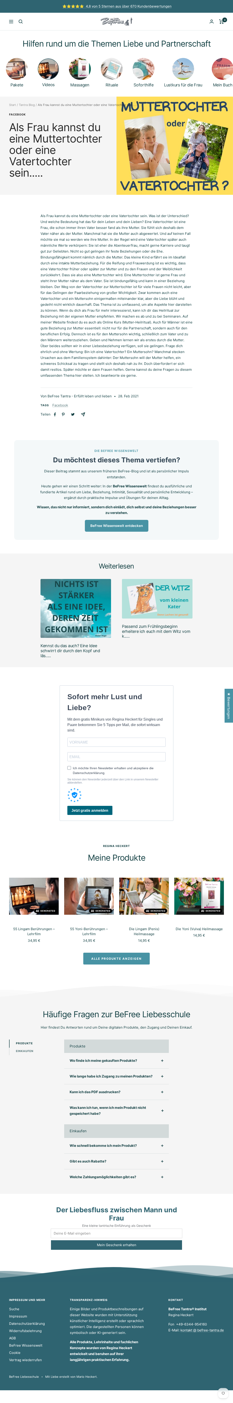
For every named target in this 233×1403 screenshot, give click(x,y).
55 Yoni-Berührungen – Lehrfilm (89, 931)
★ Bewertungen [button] (229, 705)
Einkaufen (24, 1051)
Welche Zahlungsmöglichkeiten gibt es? (103, 1177)
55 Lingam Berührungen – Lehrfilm (34, 931)
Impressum (18, 1316)
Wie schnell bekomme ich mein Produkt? (103, 1145)
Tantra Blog (27, 105)
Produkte (24, 1043)
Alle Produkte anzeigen (116, 958)
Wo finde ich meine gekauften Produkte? (103, 1060)
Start (12, 105)
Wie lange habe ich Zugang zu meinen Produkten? (111, 1076)
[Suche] (21, 22)
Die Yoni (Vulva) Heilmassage (199, 929)
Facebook (17, 114)
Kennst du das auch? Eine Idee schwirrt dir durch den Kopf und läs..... (70, 650)
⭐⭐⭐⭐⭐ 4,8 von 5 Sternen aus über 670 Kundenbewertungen (117, 6)
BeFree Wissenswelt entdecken (116, 526)
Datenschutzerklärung (27, 1323)
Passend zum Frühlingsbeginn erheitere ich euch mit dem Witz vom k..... (156, 631)
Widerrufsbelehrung (25, 1331)
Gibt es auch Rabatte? (88, 1161)
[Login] (212, 21)
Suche (14, 1309)
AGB (12, 1338)
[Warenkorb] (221, 21)
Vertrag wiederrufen (25, 1360)
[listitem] (55, 414)
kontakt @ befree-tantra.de (202, 1330)
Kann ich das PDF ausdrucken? (95, 1092)
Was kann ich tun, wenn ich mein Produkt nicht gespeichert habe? (108, 1110)
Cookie (14, 1352)
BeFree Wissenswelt (25, 1345)
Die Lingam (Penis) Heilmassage (144, 931)
